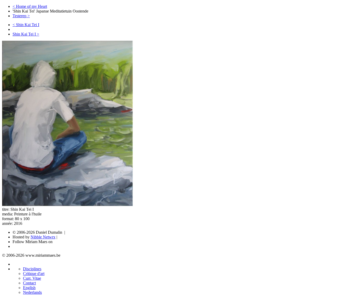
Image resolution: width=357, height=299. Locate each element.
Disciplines (32, 269)
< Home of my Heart (30, 6)
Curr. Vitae (32, 278)
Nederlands (32, 292)
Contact (29, 283)
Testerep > (21, 16)
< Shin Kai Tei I (26, 24)
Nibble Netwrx (43, 237)
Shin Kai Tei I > (26, 34)
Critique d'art (33, 273)
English (29, 287)
